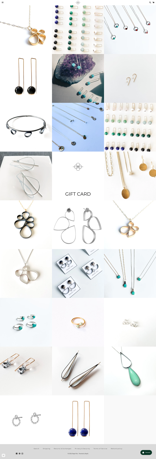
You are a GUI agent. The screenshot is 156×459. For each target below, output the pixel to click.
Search (36, 448)
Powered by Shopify (83, 453)
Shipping (46, 448)
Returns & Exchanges (62, 448)
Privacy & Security (82, 448)
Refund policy (116, 448)
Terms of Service (100, 448)
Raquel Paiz (75, 453)
